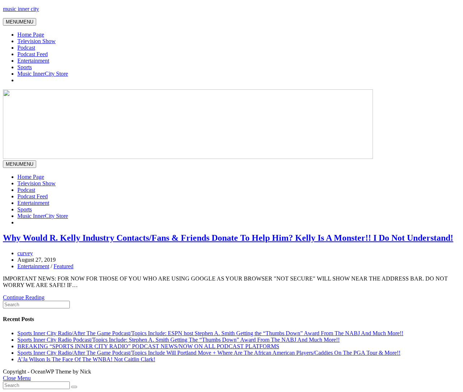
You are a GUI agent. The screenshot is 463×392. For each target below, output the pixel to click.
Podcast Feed (32, 54)
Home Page (30, 34)
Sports (24, 67)
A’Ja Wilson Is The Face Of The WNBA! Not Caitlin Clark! (86, 359)
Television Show (36, 41)
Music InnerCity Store (42, 74)
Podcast (26, 48)
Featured (63, 266)
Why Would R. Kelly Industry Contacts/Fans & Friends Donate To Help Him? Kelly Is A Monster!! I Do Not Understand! (228, 238)
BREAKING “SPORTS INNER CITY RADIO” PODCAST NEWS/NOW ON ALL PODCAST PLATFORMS (148, 346)
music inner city (21, 9)
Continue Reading (23, 297)
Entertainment (33, 61)
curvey (25, 253)
